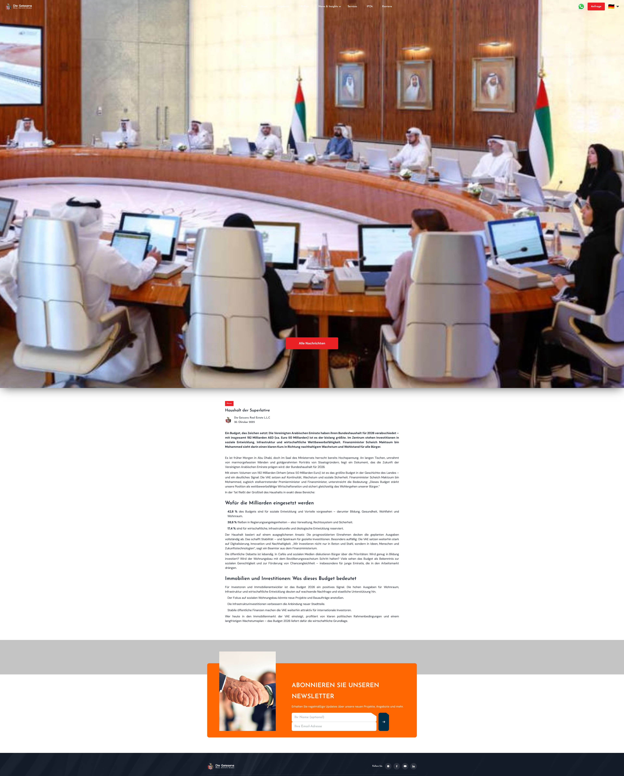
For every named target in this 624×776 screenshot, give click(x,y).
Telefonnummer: (290, 401)
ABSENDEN (312, 425)
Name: (285, 365)
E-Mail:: (286, 383)
